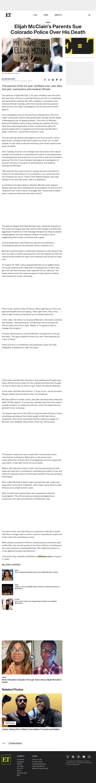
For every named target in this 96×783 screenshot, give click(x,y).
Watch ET (58, 15)
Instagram (20, 762)
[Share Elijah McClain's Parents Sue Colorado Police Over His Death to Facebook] (45, 80)
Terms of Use (37, 759)
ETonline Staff (22, 773)
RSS (18, 775)
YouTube (20, 766)
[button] (32, 657)
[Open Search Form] (89, 15)
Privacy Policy (37, 762)
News (48, 22)
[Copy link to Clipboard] (60, 80)
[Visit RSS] (89, 757)
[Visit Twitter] (73, 757)
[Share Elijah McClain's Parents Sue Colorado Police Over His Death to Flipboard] (56, 80)
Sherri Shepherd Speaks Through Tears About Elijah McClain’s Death (31, 681)
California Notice (38, 766)
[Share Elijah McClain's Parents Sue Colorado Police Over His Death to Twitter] (49, 80)
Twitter (19, 764)
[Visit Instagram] (78, 757)
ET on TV (20, 768)
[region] (79, 46)
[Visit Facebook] (68, 757)
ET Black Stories (15, 743)
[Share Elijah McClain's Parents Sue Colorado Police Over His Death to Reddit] (53, 80)
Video (46, 15)
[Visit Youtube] (84, 757)
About (19, 771)
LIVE (35, 15)
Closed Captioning (39, 764)
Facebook (20, 759)
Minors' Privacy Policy (40, 768)
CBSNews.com (44, 556)
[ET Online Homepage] (8, 15)
